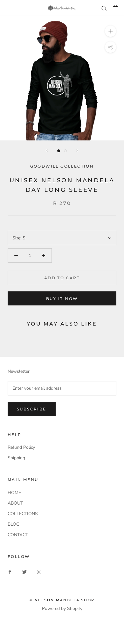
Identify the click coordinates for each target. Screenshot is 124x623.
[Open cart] (115, 8)
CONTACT (18, 535)
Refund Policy (21, 447)
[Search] (104, 8)
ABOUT (15, 503)
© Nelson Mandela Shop (62, 600)
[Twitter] (24, 571)
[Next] (77, 150)
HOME (14, 493)
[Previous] (47, 150)
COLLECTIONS (23, 514)
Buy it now (62, 298)
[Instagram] (39, 571)
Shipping (16, 458)
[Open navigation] (9, 8)
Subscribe (31, 409)
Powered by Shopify (62, 608)
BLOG (13, 524)
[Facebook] (10, 571)
